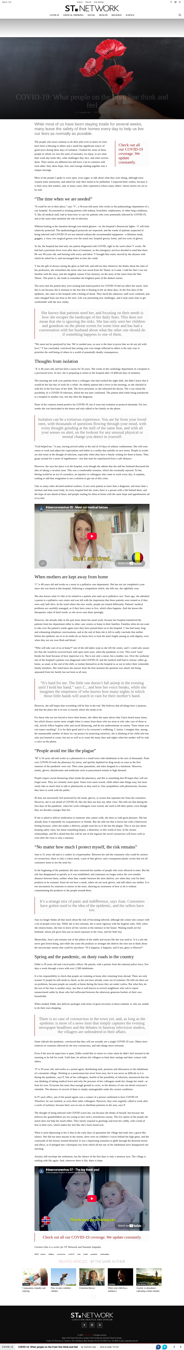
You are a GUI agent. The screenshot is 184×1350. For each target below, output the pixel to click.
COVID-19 (54, 15)
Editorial (88, 2)
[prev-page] (89, 1297)
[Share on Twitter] (164, 1347)
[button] (180, 15)
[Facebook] (171, 2)
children (51, 1254)
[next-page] (94, 1297)
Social (91, 15)
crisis (78, 1254)
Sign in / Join (6, 2)
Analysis (80, 2)
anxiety (43, 1254)
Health (103, 15)
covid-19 (71, 1254)
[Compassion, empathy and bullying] (35, 1277)
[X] (180, 2)
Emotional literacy (87, 1288)
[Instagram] (175, 2)
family (85, 1254)
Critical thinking (73, 15)
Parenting (26, 1284)
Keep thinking (98, 2)
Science (130, 15)
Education (83, 1284)
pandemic (94, 1254)
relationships (104, 1254)
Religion (117, 15)
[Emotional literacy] (92, 1277)
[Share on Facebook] (158, 1347)
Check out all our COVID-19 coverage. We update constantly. (131, 153)
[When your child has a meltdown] (120, 1277)
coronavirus (61, 1254)
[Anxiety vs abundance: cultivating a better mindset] (149, 1277)
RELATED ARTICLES (73, 1262)
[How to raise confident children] (63, 1277)
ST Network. (88, 1335)
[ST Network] (92, 8)
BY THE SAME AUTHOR (107, 1262)
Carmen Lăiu (84, 112)
